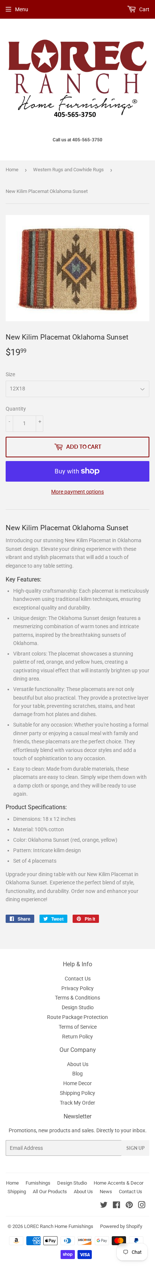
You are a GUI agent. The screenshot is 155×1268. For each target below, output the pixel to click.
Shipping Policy (77, 1093)
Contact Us (78, 979)
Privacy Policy (77, 988)
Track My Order (77, 1103)
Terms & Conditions (77, 998)
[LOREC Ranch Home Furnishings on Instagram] (142, 1206)
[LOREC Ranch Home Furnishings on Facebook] (116, 1206)
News (106, 1191)
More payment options (77, 492)
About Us (77, 1064)
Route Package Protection (77, 1017)
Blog (77, 1074)
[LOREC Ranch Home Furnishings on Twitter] (104, 1206)
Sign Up (135, 1148)
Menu (21, 9)
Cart (143, 9)
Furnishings (38, 1183)
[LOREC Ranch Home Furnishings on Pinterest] (129, 1206)
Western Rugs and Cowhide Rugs (68, 169)
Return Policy (77, 1037)
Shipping (17, 1191)
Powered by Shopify (121, 1226)
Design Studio (78, 1007)
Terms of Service (78, 1027)
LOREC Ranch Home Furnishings (58, 1226)
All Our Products (50, 1191)
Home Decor (77, 1083)
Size (10, 374)
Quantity (16, 409)
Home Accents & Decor (118, 1183)
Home (12, 169)
